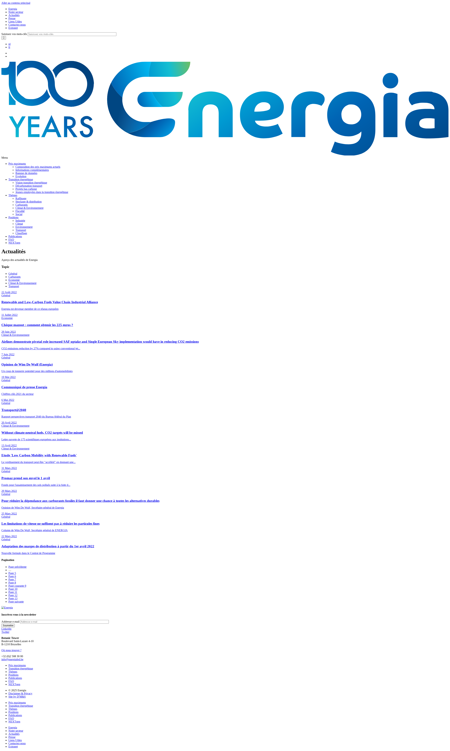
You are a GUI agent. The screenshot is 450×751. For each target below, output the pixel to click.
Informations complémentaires (32, 169)
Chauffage (21, 233)
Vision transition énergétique (31, 182)
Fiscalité (20, 211)
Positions (13, 217)
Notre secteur (15, 12)
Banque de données (26, 173)
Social (18, 214)
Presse (11, 18)
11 (12, 592)
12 (12, 595)
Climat (19, 223)
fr (9, 47)
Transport (20, 230)
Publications (15, 236)
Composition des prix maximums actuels (37, 166)
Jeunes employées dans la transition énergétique (41, 192)
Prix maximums (17, 163)
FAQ (11, 239)
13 (12, 598)
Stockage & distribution (28, 201)
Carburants (21, 204)
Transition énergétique (20, 179)
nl (9, 44)
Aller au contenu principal (15, 2)
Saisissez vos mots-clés (14, 33)
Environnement (24, 226)
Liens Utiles (15, 21)
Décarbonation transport (28, 185)
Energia (12, 8)
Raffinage (20, 198)
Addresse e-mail (10, 621)
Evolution (20, 176)
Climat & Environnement (29, 207)
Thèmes (12, 195)
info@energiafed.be (12, 659)
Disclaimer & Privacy (20, 693)
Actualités (14, 15)
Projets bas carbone (26, 188)
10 (12, 588)
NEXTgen (14, 242)
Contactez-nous (17, 24)
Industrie (20, 220)
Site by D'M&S (17, 696)
